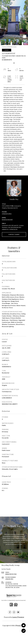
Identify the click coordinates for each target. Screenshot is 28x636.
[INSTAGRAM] (14, 612)
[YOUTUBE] (18, 612)
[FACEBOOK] (9, 612)
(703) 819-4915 (7, 213)
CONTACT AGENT (14, 234)
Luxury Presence (18, 617)
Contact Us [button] (14, 553)
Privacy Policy (21, 625)
